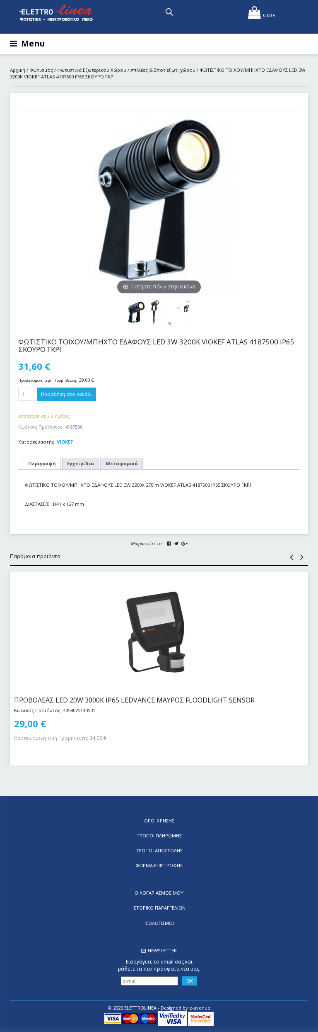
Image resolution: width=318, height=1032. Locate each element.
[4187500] (184, 312)
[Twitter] (176, 543)
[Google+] (184, 543)
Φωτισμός (41, 70)
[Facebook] (169, 543)
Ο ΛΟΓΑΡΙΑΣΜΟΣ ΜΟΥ (159, 893)
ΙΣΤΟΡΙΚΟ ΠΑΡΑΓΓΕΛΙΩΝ (159, 908)
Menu (33, 43)
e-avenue (199, 1008)
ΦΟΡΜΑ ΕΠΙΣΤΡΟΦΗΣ (159, 865)
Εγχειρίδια (80, 463)
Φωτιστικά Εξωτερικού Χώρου (91, 70)
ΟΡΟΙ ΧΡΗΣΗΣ (159, 820)
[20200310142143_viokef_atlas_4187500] (161, 312)
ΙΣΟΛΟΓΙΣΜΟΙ (159, 923)
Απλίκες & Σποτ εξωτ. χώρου (162, 70)
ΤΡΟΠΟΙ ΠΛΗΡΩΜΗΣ (159, 835)
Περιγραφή (42, 463)
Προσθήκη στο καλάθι (66, 394)
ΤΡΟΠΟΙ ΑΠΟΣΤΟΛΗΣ (159, 850)
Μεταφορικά (122, 463)
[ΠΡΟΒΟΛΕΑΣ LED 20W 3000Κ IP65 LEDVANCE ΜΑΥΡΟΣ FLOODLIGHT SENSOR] (159, 630)
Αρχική (17, 70)
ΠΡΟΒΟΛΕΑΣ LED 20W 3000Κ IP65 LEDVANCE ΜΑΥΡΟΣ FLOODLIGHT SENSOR (134, 700)
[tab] (42, 464)
